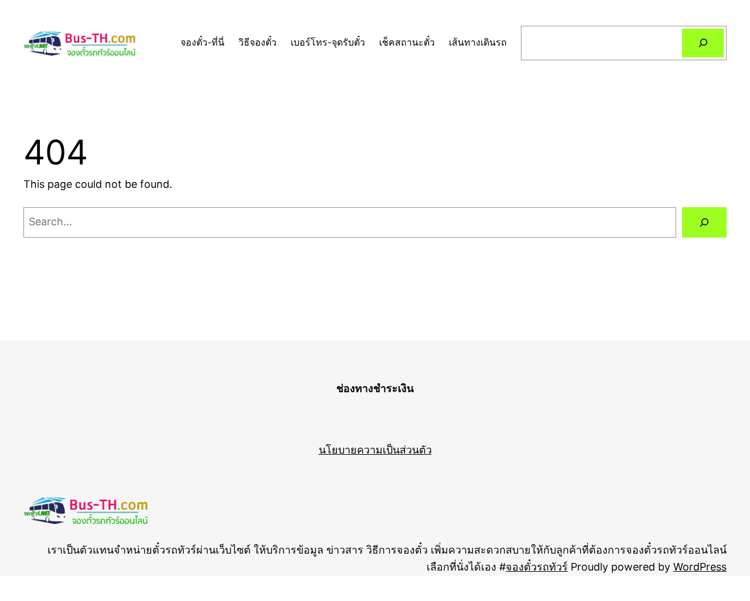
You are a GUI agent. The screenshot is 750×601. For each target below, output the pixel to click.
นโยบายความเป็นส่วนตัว (375, 450)
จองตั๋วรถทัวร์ (537, 567)
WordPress (700, 567)
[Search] (703, 43)
